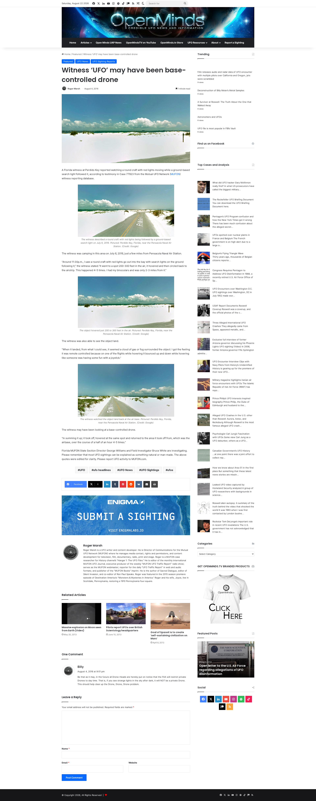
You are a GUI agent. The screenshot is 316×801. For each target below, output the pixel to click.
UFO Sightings (150, 470)
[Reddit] (131, 484)
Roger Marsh (74, 88)
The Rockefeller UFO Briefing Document (233, 199)
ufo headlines (102, 470)
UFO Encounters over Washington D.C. (232, 288)
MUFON (175, 174)
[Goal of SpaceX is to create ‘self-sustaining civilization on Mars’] (170, 616)
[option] (226, 659)
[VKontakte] (138, 484)
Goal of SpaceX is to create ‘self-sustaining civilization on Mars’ (169, 635)
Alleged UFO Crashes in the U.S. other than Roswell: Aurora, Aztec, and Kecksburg (232, 419)
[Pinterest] (123, 484)
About (214, 42)
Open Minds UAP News (108, 42)
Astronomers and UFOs (210, 117)
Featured (76, 54)
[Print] (154, 484)
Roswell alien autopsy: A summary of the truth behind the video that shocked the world (233, 506)
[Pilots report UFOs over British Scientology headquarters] (126, 613)
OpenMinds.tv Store (171, 42)
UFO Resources (196, 42)
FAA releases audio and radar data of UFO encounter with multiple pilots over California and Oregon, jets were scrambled (225, 75)
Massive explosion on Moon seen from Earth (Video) (81, 629)
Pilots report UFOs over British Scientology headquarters (124, 629)
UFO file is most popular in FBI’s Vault (217, 128)
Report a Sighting (234, 42)
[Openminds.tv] (158, 22)
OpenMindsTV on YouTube (141, 42)
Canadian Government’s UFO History (231, 450)
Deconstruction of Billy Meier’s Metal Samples (221, 90)
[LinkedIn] (107, 484)
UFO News (82, 61)
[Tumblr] (115, 484)
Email (65, 762)
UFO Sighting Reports (103, 61)
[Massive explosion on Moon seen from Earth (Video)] (81, 613)
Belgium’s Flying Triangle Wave (227, 253)
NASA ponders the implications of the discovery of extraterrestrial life (224, 670)
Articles (85, 42)
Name (66, 748)
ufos (170, 470)
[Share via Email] (146, 484)
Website (133, 762)
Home (72, 42)
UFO (82, 470)
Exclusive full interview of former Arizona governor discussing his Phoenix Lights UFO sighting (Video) (233, 343)
